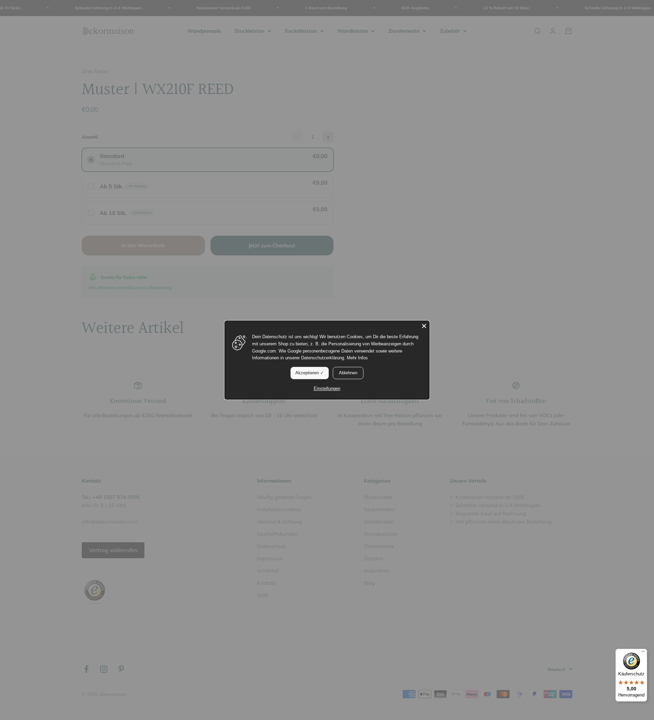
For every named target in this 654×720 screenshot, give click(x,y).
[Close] (424, 326)
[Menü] (643, 653)
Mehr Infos (357, 358)
